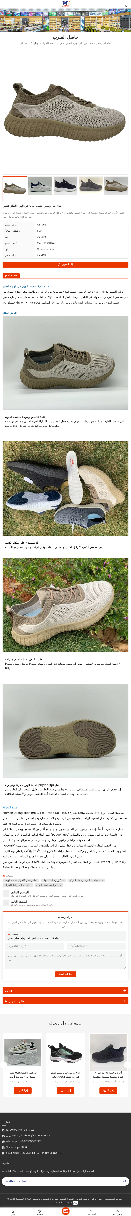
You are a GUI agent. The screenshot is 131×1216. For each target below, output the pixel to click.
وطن (35, 43)
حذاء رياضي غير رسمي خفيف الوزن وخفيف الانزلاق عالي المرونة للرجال (23, 1075)
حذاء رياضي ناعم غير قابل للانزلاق (86, 880)
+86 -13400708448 (17, 1130)
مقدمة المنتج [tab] (11, 275)
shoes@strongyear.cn (37, 1136)
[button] (3, 1064)
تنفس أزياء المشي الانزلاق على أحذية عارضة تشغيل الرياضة (108, 1075)
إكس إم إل (97, 1199)
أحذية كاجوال (48, 43)
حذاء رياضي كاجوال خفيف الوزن (21, 880)
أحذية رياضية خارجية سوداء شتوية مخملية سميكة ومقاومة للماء (65, 1075)
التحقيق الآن (63, 264)
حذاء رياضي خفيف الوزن (48, 885)
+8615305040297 (30, 1141)
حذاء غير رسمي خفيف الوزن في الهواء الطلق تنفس (34, 938)
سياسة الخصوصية (113, 1199)
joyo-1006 (21, 1147)
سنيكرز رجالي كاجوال (53, 880)
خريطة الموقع (83, 1199)
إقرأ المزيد (22, 1090)
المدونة (70, 1199)
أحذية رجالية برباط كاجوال (18, 885)
